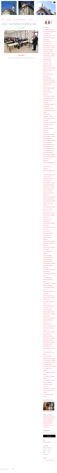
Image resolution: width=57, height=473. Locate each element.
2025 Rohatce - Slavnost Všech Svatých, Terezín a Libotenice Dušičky (49, 47)
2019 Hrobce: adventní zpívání (49, 377)
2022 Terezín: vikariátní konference (49, 216)
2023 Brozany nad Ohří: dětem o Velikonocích (49, 198)
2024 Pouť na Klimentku (49, 122)
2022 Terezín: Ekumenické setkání (48, 232)
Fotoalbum (8, 19)
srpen (47, 460)
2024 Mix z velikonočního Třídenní (49, 133)
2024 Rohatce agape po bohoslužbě (49, 105)
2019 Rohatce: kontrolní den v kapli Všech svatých (49, 368)
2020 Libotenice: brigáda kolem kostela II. (48, 348)
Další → (23, 55)
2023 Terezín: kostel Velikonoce (48, 194)
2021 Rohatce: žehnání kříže (49, 274)
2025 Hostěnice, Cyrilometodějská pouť (49, 79)
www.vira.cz (46, 427)
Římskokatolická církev (49, 417)
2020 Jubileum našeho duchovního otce (49, 343)
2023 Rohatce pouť (48, 152)
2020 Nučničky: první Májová (48, 353)
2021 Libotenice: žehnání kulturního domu (48, 279)
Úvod (2, 19)
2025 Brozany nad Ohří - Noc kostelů (49, 89)
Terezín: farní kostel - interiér (48, 395)
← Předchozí (20, 55)
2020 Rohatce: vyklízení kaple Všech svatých (49, 339)
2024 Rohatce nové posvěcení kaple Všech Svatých (49, 110)
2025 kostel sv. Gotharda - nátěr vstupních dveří (47, 64)
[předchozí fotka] (4, 41)
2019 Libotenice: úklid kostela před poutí (48, 363)
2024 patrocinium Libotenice (47, 101)
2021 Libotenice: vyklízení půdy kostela (48, 311)
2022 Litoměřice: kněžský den (19, 19)
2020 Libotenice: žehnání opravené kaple (49, 325)
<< (44, 460)
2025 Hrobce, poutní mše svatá (48, 75)
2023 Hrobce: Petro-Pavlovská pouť (48, 179)
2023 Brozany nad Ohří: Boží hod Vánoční (49, 137)
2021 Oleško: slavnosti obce (49, 288)
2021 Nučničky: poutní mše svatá (49, 292)
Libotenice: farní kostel (49, 388)
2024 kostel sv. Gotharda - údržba (47, 115)
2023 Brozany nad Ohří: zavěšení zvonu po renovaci (49, 203)
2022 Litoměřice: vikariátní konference (48, 256)
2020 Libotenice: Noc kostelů (48, 329)
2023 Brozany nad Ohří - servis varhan (49, 175)
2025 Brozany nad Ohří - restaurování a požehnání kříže (49, 58)
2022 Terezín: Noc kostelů (47, 252)
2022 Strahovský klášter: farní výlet (47, 260)
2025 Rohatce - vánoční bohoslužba (49, 38)
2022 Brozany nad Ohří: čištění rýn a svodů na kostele (49, 243)
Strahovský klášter (47, 423)
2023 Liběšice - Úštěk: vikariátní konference (48, 184)
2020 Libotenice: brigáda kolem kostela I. (49, 357)
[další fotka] (38, 41)
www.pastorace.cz (47, 425)
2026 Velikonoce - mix (49, 35)
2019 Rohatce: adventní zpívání (49, 373)
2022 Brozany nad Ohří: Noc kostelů (49, 248)
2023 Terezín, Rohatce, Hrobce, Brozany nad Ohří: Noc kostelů (49, 189)
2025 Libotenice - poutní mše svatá (47, 42)
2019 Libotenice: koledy (49, 360)
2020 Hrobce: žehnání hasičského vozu (48, 307)
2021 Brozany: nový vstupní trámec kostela (49, 296)
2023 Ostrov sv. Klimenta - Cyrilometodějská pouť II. (49, 169)
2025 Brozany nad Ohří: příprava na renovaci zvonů (49, 70)
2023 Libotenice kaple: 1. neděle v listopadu (49, 149)
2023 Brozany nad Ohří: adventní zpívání (49, 141)
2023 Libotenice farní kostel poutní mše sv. (48, 145)
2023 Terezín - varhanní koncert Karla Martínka (49, 155)
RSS (13, 469)
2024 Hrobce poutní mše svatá (48, 125)
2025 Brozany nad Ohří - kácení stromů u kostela (49, 84)
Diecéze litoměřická (48, 419)
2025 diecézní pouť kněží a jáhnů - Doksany (49, 52)
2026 (51, 460)
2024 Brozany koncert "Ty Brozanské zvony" (48, 97)
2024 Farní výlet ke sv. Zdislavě (49, 129)
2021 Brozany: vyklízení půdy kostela (49, 315)
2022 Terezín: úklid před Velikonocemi (49, 270)
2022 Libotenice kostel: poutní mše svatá (49, 208)
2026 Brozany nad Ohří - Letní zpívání (49, 32)
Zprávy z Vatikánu (47, 421)
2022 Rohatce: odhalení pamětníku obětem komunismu (49, 265)
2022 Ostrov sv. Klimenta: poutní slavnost (47, 237)
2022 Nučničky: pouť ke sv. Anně (49, 228)
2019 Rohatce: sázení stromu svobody (48, 381)
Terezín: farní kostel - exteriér (48, 391)
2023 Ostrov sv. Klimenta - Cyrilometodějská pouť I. (49, 161)
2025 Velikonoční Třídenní (47, 93)
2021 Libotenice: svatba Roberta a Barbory (49, 284)
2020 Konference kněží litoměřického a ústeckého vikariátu (49, 334)
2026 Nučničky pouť (48, 29)
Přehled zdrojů (47, 442)
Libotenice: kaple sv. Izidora (48, 385)
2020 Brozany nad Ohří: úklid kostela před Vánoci (49, 320)
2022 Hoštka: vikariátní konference (49, 224)
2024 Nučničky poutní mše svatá (48, 119)
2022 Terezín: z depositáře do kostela (48, 212)
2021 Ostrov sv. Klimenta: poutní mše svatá (48, 301)
